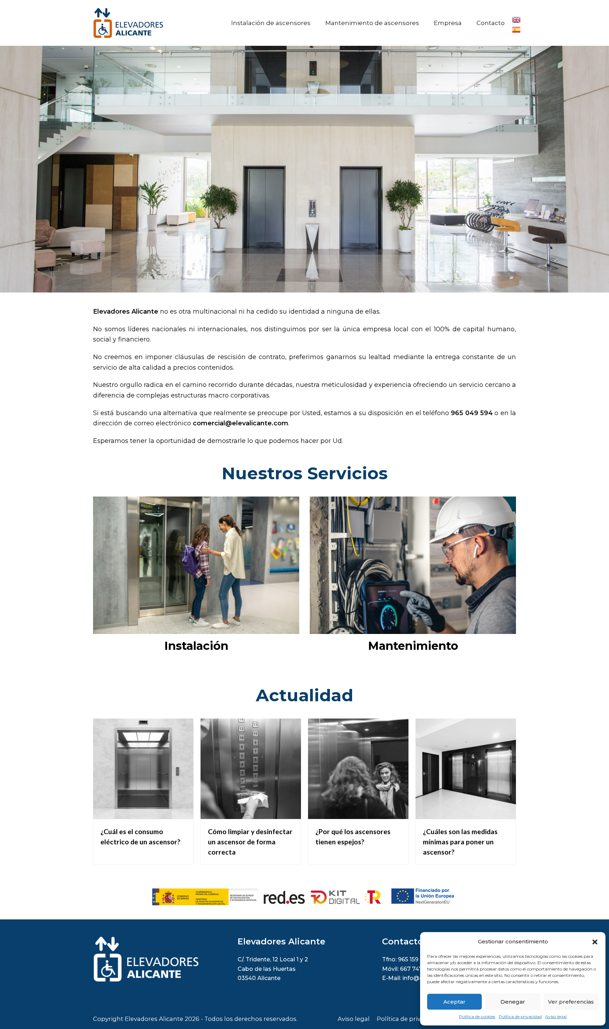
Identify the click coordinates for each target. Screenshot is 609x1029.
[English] (516, 19)
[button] (594, 941)
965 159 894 (414, 959)
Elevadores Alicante (154, 1018)
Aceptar (454, 1001)
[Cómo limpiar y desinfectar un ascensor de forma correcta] (251, 813)
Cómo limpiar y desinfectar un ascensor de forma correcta (250, 841)
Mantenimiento (413, 646)
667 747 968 (417, 969)
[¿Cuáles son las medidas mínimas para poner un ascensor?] (466, 813)
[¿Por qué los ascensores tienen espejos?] (358, 813)
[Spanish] (516, 29)
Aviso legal (556, 1016)
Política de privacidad (520, 1016)
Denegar (512, 1001)
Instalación (196, 646)
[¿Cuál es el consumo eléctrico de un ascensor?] (143, 813)
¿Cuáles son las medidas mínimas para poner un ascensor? (460, 841)
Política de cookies (477, 1016)
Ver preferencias (571, 1001)
